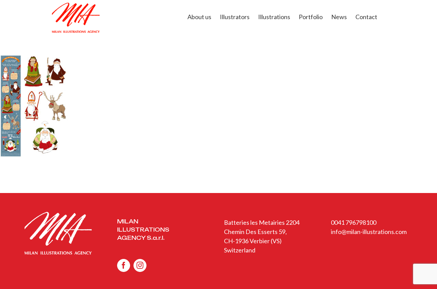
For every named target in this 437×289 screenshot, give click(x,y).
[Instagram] (139, 265)
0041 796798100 (353, 222)
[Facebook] (123, 265)
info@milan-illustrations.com (369, 231)
